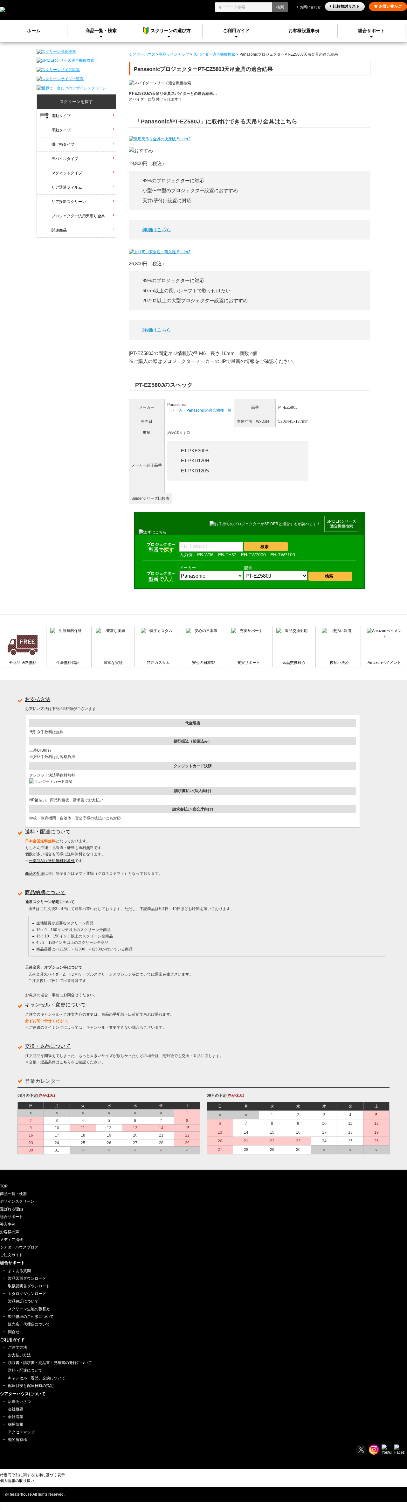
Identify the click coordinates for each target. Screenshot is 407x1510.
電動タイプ (61, 116)
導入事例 (7, 1224)
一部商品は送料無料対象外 (52, 861)
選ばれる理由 (11, 1209)
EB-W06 (205, 554)
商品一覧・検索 (13, 1194)
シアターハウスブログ (19, 1247)
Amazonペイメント (384, 662)
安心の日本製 (203, 662)
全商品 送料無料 (23, 662)
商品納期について (45, 892)
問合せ (13, 1332)
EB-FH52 (227, 554)
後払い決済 (339, 662)
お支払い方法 (19, 1355)
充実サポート (248, 662)
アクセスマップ (21, 1432)
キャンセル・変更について (55, 1004)
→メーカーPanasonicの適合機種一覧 (199, 410)
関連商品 (59, 230)
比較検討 (346, 6)
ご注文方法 (17, 1347)
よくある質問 (19, 1271)
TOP (4, 1186)
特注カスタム (158, 662)
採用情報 (15, 1424)
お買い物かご (390, 6)
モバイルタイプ (65, 159)
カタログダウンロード (27, 1293)
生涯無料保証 (67, 662)
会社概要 (15, 1409)
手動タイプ (61, 130)
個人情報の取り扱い (17, 1481)
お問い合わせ (310, 7)
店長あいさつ (19, 1401)
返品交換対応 (293, 662)
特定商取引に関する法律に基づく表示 (32, 1475)
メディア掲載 (11, 1239)
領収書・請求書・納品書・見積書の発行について (50, 1362)
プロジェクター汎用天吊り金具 (78, 216)
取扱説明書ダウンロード (29, 1286)
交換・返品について (48, 1046)
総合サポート (371, 30)
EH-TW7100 (282, 554)
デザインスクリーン (17, 1201)
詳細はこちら (156, 229)
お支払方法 (37, 699)
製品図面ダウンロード (27, 1278)
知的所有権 (17, 1439)
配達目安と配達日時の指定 (31, 1385)
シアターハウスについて (22, 1393)
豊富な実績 (113, 662)
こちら (65, 1062)
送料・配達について (48, 831)
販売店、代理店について (29, 1324)
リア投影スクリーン (69, 201)
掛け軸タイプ (63, 144)
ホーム (33, 30)
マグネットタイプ (67, 173)
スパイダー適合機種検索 (214, 54)
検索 (280, 7)
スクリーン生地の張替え (29, 1309)
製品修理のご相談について (31, 1316)
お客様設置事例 (304, 30)
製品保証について (23, 1301)
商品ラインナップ (174, 54)
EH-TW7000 (253, 554)
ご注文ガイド (11, 1255)
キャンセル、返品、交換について (36, 1378)
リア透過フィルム (67, 187)
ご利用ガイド (236, 30)
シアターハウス (142, 54)
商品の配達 (34, 873)
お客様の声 (9, 1232)
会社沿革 (15, 1417)
